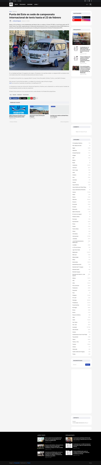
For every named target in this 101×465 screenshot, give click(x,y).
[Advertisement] (81, 100)
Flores (81, 224)
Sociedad (19, 0)
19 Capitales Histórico (81, 143)
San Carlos (81, 322)
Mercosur (81, 254)
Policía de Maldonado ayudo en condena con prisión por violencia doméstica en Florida (85, 59)
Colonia (81, 182)
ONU (81, 283)
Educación (81, 209)
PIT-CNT (81, 297)
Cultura (81, 192)
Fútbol (81, 231)
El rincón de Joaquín (81, 214)
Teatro (81, 339)
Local (36, 4)
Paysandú (81, 290)
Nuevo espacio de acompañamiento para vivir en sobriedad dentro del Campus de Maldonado (53, 439)
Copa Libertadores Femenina (81, 189)
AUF (81, 157)
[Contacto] (86, 23)
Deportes (15, 11)
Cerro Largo (81, 170)
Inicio (10, 0)
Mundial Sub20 (81, 269)
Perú (81, 292)
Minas (81, 259)
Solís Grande (81, 329)
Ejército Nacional (81, 211)
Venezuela (81, 349)
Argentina (81, 150)
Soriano (81, 332)
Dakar (81, 194)
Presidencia (81, 302)
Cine (81, 177)
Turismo (81, 344)
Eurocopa (81, 219)
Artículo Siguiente (64, 121)
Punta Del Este (26, 94)
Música (81, 278)
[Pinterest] (31, 98)
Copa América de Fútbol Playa (81, 187)
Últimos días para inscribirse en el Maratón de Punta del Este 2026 (17, 116)
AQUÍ (10, 83)
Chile (81, 172)
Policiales (14, 0)
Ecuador (81, 206)
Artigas (81, 155)
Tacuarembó (81, 336)
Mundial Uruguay (81, 271)
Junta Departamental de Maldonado (81, 241)
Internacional (81, 236)
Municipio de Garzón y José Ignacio (81, 275)
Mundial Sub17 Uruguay (81, 267)
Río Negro (81, 307)
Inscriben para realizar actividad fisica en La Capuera (59, 116)
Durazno (81, 201)
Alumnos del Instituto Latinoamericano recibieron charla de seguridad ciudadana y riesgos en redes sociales (54, 446)
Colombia (81, 179)
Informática (81, 233)
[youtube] (89, 1)
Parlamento (81, 287)
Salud (81, 319)
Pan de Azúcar (81, 285)
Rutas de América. (81, 314)
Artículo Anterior (13, 121)
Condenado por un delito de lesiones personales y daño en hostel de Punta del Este (85, 50)
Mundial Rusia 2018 (81, 264)
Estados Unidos (81, 216)
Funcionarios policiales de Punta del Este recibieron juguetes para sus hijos (82, 438)
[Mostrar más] (37, 98)
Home (90, 462)
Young (81, 354)
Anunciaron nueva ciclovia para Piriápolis (37, 116)
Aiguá (81, 148)
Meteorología (81, 257)
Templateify (17, 462)
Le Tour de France (81, 247)
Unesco (81, 346)
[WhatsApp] (29, 98)
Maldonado (19, 94)
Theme (28, 462)
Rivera (81, 310)
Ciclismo (81, 174)
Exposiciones (81, 221)
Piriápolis (81, 295)
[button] (87, 4)
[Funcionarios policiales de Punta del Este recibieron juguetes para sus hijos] (69, 439)
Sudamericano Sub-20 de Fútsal (81, 334)
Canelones (81, 165)
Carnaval (81, 167)
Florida (81, 226)
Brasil (81, 162)
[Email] (34, 98)
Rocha (81, 312)
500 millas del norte (81, 145)
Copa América (81, 184)
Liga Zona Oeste (81, 249)
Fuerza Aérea (81, 228)
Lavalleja (81, 245)
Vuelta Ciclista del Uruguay (81, 351)
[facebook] (76, 17)
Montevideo (81, 262)
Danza (81, 197)
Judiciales (81, 238)
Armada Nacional (81, 152)
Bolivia (81, 160)
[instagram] (86, 20)
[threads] (91, 1)
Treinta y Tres (81, 341)
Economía (81, 204)
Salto (81, 317)
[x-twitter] (87, 1)
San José (81, 324)
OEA (81, 280)
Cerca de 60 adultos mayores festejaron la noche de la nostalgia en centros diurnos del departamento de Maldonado (85, 69)
